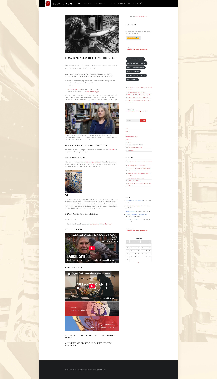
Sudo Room (63, 3)
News (79, 3)
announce (135, 147)
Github (127, 134)
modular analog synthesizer (92, 162)
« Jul (138, 262)
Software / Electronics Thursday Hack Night (136, 214)
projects (104, 65)
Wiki (129, 3)
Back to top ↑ (102, 370)
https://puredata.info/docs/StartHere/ (100, 224)
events (96, 65)
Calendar (86, 3)
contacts (131, 150)
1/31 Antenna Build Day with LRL (136, 178)
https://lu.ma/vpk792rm (74, 89)
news (99, 65)
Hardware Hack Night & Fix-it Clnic (134, 206)
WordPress (89, 370)
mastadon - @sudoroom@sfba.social (136, 63)
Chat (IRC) (128, 142)
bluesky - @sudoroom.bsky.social (135, 67)
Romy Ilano (86, 65)
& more (140, 147)
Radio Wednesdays (130, 211)
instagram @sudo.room (133, 71)
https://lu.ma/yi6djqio (92, 92)
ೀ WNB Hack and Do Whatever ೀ (134, 200)
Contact (135, 3)
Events (111, 3)
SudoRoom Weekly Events (134, 181)
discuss (130, 147)
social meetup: (135, 59)
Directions (128, 139)
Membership (121, 3)
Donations (131, 25)
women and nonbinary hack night (86, 68)
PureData (112, 150)
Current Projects (99, 3)
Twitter (127, 131)
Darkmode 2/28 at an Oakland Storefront (138, 97)
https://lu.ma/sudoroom (141, 16)
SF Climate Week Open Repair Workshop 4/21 (139, 95)
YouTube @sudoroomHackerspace (136, 75)
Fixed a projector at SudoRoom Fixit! (137, 92)
